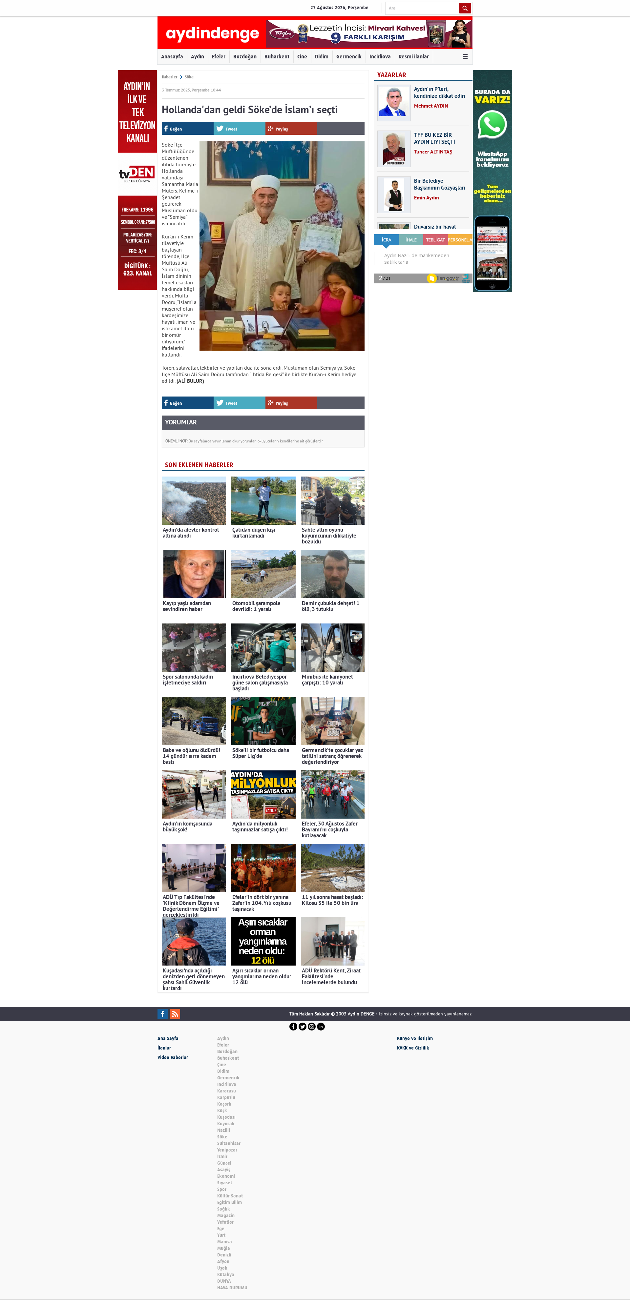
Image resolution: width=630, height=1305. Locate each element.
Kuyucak (226, 1124)
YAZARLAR (391, 75)
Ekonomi (226, 1176)
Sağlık (223, 1209)
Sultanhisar (229, 1143)
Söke (189, 76)
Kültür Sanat (230, 1196)
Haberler (170, 76)
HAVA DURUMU (232, 1288)
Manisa (224, 1242)
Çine (302, 56)
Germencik (349, 56)
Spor (221, 1189)
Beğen (176, 129)
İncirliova (380, 56)
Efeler (218, 56)
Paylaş (282, 129)
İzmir (222, 1156)
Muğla (223, 1248)
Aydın (197, 56)
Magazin (226, 1215)
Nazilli (223, 1130)
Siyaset (224, 1183)
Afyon (223, 1261)
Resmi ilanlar (414, 56)
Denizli (224, 1255)
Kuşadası (226, 1117)
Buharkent (276, 56)
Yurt (221, 1235)
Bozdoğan (245, 56)
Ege (220, 1229)
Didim (321, 56)
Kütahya (225, 1274)
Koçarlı (224, 1104)
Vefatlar (225, 1222)
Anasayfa (172, 56)
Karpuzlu (226, 1097)
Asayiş (223, 1169)
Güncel (224, 1163)
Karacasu (226, 1091)
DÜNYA (224, 1281)
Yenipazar (227, 1150)
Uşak (222, 1268)
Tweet (231, 129)
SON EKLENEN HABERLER (199, 465)
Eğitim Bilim (229, 1202)
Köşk (222, 1110)
